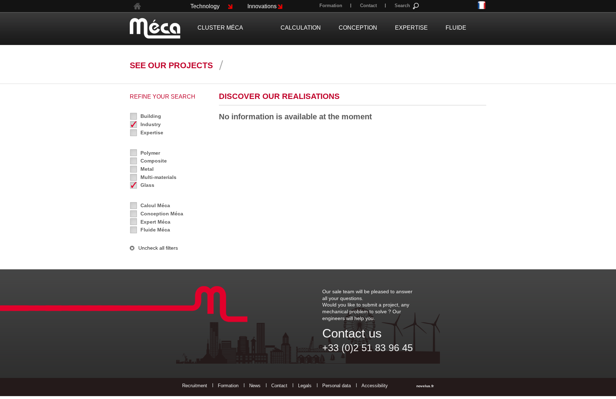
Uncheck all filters (158, 248)
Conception (358, 28)
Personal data (336, 385)
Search (402, 5)
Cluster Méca (220, 28)
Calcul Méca (155, 205)
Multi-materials (158, 177)
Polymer (150, 153)
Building (150, 116)
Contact (368, 5)
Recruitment (194, 385)
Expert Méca (155, 222)
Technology (205, 6)
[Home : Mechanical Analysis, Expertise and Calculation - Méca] (155, 28)
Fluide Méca (155, 230)
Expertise (151, 132)
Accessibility (374, 385)
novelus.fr (425, 386)
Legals (305, 385)
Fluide (456, 28)
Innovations (262, 6)
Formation (330, 5)
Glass (147, 185)
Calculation (301, 28)
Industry (150, 124)
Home (137, 6)
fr (481, 5)
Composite (153, 161)
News (255, 385)
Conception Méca (161, 213)
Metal (147, 169)
